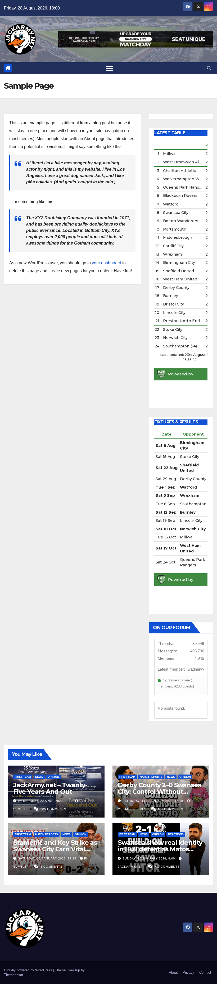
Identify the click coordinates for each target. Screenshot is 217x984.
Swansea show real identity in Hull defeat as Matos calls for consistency (160, 849)
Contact (205, 973)
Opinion (53, 776)
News (39, 776)
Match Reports (151, 776)
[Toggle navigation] (109, 68)
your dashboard (106, 263)
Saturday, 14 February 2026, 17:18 (153, 801)
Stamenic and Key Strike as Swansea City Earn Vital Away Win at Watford (55, 849)
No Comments (170, 809)
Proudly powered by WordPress (28, 970)
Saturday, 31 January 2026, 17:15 (47, 858)
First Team (23, 776)
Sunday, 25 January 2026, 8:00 (149, 858)
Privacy (188, 973)
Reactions (176, 834)
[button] (209, 68)
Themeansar (13, 975)
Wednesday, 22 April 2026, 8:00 (45, 801)
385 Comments (53, 809)
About (173, 973)
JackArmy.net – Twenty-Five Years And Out (50, 788)
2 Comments (51, 866)
